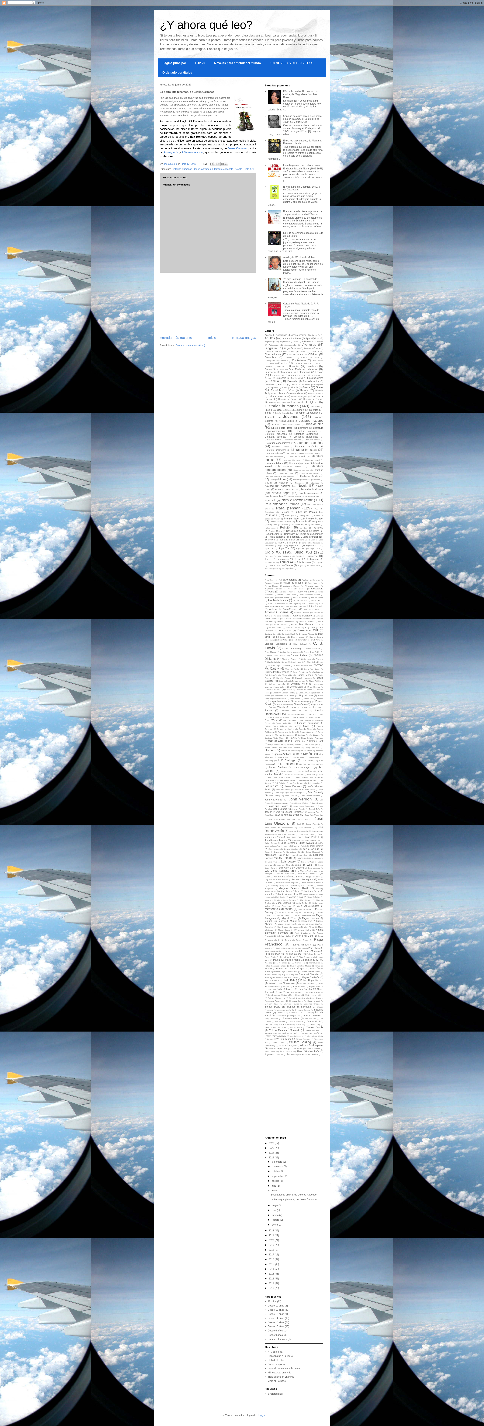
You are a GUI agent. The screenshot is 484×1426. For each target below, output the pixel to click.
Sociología (286, 556)
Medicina (305, 476)
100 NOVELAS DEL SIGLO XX (291, 63)
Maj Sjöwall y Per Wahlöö (276, 880)
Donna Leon (296, 686)
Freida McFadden (284, 723)
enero (275, 1224)
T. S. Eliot (305, 1013)
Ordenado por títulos (177, 72)
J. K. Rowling (308, 761)
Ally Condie (270, 598)
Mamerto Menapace (302, 879)
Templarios (283, 559)
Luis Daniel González (277, 870)
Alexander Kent (286, 592)
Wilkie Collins (278, 1042)
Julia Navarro (288, 843)
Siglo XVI (300, 549)
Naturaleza (314, 483)
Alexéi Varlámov (305, 591)
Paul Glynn (314, 948)
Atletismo (319, 342)
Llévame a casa (192, 152)
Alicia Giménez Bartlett (310, 595)
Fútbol (284, 388)
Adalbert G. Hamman (311, 580)
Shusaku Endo (296, 1001)
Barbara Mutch (293, 627)
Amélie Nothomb (300, 598)
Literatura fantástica (306, 446)
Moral (272, 480)
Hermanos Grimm (291, 747)
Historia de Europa (288, 399)
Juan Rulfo (296, 840)
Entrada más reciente (176, 338)
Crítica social (317, 360)
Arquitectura (285, 342)
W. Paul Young (284, 1039)
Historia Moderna (315, 393)
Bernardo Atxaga (306, 634)
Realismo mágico (299, 525)
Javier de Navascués (294, 774)
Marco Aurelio (291, 885)
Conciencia (289, 357)
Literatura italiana (274, 463)
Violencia (269, 568)
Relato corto (270, 528)
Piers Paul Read (287, 957)
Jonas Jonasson (281, 803)
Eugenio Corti (317, 704)
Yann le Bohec (313, 1049)
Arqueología (270, 342)
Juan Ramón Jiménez (276, 840)
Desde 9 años (275, 1335)
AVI (280, 580)
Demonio (268, 366)
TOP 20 (200, 63)
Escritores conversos (296, 375)
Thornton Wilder (291, 1018)
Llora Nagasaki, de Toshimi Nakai (301, 165)
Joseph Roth (314, 812)
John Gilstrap (275, 796)
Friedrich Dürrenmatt (308, 723)
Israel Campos (314, 757)
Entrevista (275, 375)
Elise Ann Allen (305, 693)
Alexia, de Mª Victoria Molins (299, 257)
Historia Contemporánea (290, 393)
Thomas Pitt (270, 562)
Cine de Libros (295, 354)
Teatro (268, 559)
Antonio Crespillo (301, 613)
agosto (276, 1180)
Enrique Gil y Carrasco (313, 699)
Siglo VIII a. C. (312, 545)
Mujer (282, 479)
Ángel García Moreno (274, 1054)
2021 (272, 1235)
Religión (285, 527)
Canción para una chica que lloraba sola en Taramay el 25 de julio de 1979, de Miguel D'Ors (302, 119)
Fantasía (292, 381)
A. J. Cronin (270, 580)
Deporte (280, 366)
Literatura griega (273, 453)
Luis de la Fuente (306, 874)
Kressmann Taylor (275, 855)
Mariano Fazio (312, 891)
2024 (272, 1152)
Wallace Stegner (303, 1039)
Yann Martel (296, 1049)
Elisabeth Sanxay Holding (284, 693)
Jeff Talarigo (280, 783)
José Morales (305, 828)
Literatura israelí (312, 460)
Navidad (269, 485)
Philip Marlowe (272, 954)
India (301, 410)
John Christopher (296, 793)
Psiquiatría (317, 521)
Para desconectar (296, 500)
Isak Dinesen (298, 757)
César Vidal (287, 675)
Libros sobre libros (281, 427)
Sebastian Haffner (315, 995)
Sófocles (293, 1013)
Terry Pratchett (271, 1019)
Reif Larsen (293, 978)
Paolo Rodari (302, 940)
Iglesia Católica (273, 409)
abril (274, 1210)
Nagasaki (284, 482)
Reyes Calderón (311, 977)
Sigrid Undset (313, 1001)
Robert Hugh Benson (311, 980)
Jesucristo (270, 417)
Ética (292, 568)
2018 (272, 1249)
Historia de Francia (313, 399)
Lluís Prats (272, 862)
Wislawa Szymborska (278, 1049)
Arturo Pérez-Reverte (302, 624)
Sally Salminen (285, 989)
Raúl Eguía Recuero (274, 978)
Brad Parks (315, 640)
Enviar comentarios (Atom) (190, 345)
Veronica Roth (271, 1033)
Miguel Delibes (310, 918)
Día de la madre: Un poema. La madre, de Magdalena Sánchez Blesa (300, 94)
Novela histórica (312, 489)
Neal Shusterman (303, 933)
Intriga (268, 412)
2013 (272, 1273)
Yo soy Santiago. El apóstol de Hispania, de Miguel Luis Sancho (301, 280)
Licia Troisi (301, 858)
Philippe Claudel (293, 954)
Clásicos (313, 354)
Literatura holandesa (295, 453)
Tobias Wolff (313, 1021)
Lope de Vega (307, 862)
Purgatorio (272, 525)
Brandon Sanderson (276, 644)
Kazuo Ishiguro (310, 849)
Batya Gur (310, 627)
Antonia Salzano (312, 609)
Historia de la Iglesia (304, 402)
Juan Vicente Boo (312, 840)
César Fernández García (304, 672)
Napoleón (299, 483)
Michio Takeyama (303, 915)
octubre (276, 1171)
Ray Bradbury (288, 974)
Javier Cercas (287, 771)
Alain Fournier (314, 583)
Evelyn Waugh (277, 707)
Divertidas (312, 366)
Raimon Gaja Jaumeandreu (285, 972)
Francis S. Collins (315, 714)
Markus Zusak (296, 897)
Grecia (294, 387)
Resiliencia (317, 527)
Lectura (275, 424)
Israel (292, 413)
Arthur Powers (280, 624)
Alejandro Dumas (291, 586)
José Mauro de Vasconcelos (279, 828)
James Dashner (277, 767)
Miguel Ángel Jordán (287, 924)
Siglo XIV (269, 549)
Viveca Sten (312, 1036)
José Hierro (270, 815)
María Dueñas (283, 903)
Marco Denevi (307, 885)
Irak (276, 413)
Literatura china (273, 439)
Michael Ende (305, 912)
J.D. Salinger (304, 764)
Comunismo (271, 357)
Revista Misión (275, 531)
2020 (272, 1240)
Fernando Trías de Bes (294, 711)
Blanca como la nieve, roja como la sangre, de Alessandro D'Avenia (302, 213)
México (317, 480)
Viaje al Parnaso (277, 1380)
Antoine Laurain (314, 606)
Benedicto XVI (307, 630)
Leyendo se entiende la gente (284, 1368)
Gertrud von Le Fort (287, 732)
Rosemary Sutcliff (281, 986)
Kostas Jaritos (286, 421)
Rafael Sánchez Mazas (300, 966)
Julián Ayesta (306, 842)
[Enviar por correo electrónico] (211, 164)
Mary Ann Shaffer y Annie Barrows (280, 900)
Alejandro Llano (312, 586)
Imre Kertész (304, 753)
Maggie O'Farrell (313, 877)
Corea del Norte (310, 357)
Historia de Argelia (299, 396)
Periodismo (269, 512)
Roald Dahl (289, 980)
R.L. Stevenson (298, 963)
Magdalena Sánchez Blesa (288, 876)
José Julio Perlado (277, 819)
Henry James (271, 747)
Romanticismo (272, 534)
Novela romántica (274, 496)
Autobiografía (290, 345)
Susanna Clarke (284, 1010)
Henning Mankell (294, 744)
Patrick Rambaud (283, 948)
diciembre (277, 1161)
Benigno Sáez (271, 634)
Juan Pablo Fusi (294, 837)
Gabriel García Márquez (276, 726)
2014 (272, 1269)
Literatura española (222, 169)
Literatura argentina (276, 434)
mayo (275, 1205)
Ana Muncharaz (300, 600)
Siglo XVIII (315, 549)
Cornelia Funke (292, 669)
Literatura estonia (280, 447)
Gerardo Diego (305, 729)
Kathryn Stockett (291, 849)
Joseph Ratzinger (294, 812)
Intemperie (171, 152)
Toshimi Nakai (296, 1027)
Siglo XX (273, 552)
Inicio (212, 338)
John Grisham (291, 796)
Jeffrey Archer (314, 783)
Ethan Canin (300, 704)
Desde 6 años (275, 1330)
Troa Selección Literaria (281, 1376)
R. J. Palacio (281, 963)
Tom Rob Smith (285, 1024)
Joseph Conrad (279, 809)
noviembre (278, 1166)
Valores (289, 565)
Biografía (271, 348)
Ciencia (315, 351)
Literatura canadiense (306, 436)
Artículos (306, 341)
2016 (272, 1259)
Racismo (284, 525)
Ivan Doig (269, 761)
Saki (270, 989)
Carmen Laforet (299, 655)
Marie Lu (269, 894)
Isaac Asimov (283, 757)
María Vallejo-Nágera (307, 906)
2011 (272, 1283)
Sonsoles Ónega (312, 1004)
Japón (302, 412)
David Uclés (283, 681)
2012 (272, 1278)
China (302, 352)
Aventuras (309, 344)
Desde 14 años (276, 1318)
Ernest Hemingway (303, 701)
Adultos (270, 338)
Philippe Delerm (313, 954)
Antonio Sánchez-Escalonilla (297, 619)
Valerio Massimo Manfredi (284, 1030)
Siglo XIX (283, 548)
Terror (298, 559)
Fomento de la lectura (300, 385)
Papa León (270, 500)
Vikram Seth (307, 1033)
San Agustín (305, 989)
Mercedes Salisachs (278, 909)
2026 (272, 1143)
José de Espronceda (298, 831)
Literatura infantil (297, 456)
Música (268, 482)
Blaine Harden (297, 637)
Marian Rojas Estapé (288, 891)
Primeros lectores (277, 1339)
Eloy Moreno (306, 695)
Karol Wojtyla (316, 846)
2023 (272, 1157)
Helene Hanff (316, 741)
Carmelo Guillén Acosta (275, 655)
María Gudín (301, 903)
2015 (272, 1264)
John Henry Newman (310, 796)
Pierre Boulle (270, 957)
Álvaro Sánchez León (308, 1051)
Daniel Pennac (305, 675)
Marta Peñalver (313, 897)
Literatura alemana (306, 431)
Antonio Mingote (281, 616)
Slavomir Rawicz (291, 1004)
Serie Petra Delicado (311, 543)
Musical (296, 480)
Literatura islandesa (291, 460)
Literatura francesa (304, 449)
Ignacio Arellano (282, 754)
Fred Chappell (289, 720)
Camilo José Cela (312, 649)
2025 (272, 1148)
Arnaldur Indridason (286, 622)
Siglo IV (281, 546)
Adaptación (315, 335)
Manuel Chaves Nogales (287, 883)
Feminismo (269, 385)
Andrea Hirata (317, 600)
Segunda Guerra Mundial (304, 536)
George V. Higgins (285, 729)
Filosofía (282, 384)
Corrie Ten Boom (312, 669)
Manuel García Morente (312, 883)
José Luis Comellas (300, 819)
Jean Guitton (302, 777)
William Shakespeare (311, 1045)
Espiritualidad (297, 378)
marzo (275, 1215)
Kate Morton (274, 849)
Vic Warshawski (313, 565)
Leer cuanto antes (291, 424)
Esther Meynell (283, 704)
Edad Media (295, 369)
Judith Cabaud (271, 843)
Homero (270, 750)
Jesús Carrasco (238, 148)
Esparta (268, 378)
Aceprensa (281, 335)
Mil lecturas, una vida (279, 1372)
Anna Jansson (308, 603)
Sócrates (281, 1013)
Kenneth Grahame (273, 852)
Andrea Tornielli (274, 603)
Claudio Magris (296, 662)
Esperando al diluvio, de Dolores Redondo (293, 1194)
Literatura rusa (285, 473)
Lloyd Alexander (316, 858)
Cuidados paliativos (302, 363)
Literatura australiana (306, 434)
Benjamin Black (288, 634)
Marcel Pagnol (274, 885)
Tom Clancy (270, 1024)
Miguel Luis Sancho (275, 921)
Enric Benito (295, 699)
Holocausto (315, 407)
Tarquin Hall (295, 1016)
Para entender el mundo (282, 504)
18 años (272, 1301)
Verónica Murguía (290, 1033)
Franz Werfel (271, 720)
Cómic (317, 363)
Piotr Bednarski (306, 957)
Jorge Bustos (317, 803)
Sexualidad (270, 546)
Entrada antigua (244, 338)
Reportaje (303, 528)
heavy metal (281, 568)
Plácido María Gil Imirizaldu (300, 960)
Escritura (316, 375)
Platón (276, 960)
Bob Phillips (283, 640)
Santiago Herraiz (293, 992)
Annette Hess (279, 606)
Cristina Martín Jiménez (277, 672)
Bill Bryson (281, 637)
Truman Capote (314, 1027)
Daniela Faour (283, 678)
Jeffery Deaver (296, 783)
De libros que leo (277, 1364)
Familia (274, 381)
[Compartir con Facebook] (222, 164)
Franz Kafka (314, 717)
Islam (284, 413)
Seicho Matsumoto (276, 998)
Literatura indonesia (274, 457)
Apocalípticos (313, 338)
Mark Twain (280, 897)
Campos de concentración (279, 351)
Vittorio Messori (296, 1036)
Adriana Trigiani (272, 583)
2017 (272, 1254)
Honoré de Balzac (289, 751)
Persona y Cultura (291, 512)
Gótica (291, 390)
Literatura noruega (301, 470)
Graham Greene (306, 732)
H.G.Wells (293, 738)
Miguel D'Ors (289, 918)
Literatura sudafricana (309, 473)
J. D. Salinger (287, 760)
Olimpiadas (292, 496)
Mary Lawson (306, 900)
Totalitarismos (304, 562)
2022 (272, 1230)
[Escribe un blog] (215, 164)
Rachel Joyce (314, 963)
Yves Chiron (270, 1051)
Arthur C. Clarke (306, 622)
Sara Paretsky (274, 995)
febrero (276, 1219)
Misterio (319, 476)
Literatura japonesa (299, 463)
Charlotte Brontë (289, 659)
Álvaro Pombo (286, 1051)
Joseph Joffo (314, 809)
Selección (270, 539)
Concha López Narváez (279, 665)
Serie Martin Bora (287, 542)
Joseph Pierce (272, 812)
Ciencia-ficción (273, 354)
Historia (304, 390)
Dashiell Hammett (303, 678)
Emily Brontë (280, 699)
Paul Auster (300, 948)
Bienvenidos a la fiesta (280, 1356)
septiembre (278, 1176)
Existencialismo (315, 378)
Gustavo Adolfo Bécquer (309, 735)
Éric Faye (291, 1054)
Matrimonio (291, 476)
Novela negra (280, 492)
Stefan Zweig (272, 1006)
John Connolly (315, 792)
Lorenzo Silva (283, 865)
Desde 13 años (276, 1314)
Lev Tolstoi (284, 857)
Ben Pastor (285, 630)
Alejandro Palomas (273, 589)
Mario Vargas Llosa (288, 894)
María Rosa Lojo (283, 906)
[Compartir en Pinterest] (226, 164)
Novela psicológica (309, 493)
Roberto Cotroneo (307, 983)
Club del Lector (276, 1360)
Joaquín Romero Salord (304, 790)
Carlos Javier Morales (289, 652)
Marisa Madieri (309, 894)
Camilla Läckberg (291, 648)
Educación (312, 369)
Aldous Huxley (271, 586)
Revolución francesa (297, 531)
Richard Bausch (272, 980)
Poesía (313, 512)
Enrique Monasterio (278, 701)
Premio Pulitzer (314, 518)
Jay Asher (311, 774)
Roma (316, 531)
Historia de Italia (277, 402)
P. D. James (305, 496)
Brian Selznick (300, 644)
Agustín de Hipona (293, 582)
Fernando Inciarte (299, 707)
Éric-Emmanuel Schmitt (308, 1054)
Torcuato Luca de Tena (275, 1027)
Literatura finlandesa (275, 450)
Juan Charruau (288, 834)
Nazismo (285, 485)
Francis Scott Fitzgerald (278, 717)
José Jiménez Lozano (289, 815)
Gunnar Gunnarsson (284, 735)
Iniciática (313, 409)
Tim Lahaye (310, 1019)
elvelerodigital (275, 1393)
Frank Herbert (299, 717)
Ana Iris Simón (317, 598)
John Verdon (300, 799)
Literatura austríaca (275, 436)
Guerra (306, 387)
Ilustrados (291, 410)
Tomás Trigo (301, 1024)
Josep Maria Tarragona (303, 806)
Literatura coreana (293, 440)
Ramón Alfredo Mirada (310, 972)
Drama (268, 369)
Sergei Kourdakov (297, 998)
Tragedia (319, 562)
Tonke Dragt (315, 1024)
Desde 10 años (276, 1305)
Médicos (306, 480)
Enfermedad (303, 372)
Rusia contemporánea (311, 534)
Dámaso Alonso (273, 689)
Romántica (289, 534)
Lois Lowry (288, 861)
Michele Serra (283, 915)
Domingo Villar (299, 683)
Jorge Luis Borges (278, 806)
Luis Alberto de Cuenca (291, 867)
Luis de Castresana (285, 874)
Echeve (288, 690)
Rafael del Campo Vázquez (291, 968)
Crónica (271, 363)
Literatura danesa (312, 440)
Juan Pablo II (312, 837)
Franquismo (273, 388)
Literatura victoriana (273, 476)
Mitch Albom (309, 927)
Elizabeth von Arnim (284, 696)
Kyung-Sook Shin (299, 855)
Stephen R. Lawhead (299, 1006)
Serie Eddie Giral (307, 540)
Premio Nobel (291, 518)
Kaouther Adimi (299, 846)
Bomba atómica (312, 348)
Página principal (174, 63)
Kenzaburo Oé (293, 852)
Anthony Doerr (295, 606)
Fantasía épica (311, 381)
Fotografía (318, 385)
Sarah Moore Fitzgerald (293, 995)
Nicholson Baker (284, 936)
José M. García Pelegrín (308, 824)
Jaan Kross (318, 764)
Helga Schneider (275, 744)
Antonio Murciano (302, 615)
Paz (316, 508)
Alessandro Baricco (297, 589)
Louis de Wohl (303, 864)
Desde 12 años (276, 1309)
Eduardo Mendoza (304, 690)
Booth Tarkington (299, 640)
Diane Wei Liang (316, 681)
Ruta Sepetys (299, 986)
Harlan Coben (277, 740)
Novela (238, 169)
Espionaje (281, 378)
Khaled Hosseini (312, 852)
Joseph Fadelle (298, 809)
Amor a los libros (291, 338)
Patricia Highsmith (301, 944)
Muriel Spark (284, 930)
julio (274, 1185)
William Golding (300, 1042)
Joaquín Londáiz (283, 790)
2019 (272, 1245)
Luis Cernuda (314, 868)
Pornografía (290, 516)
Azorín (279, 627)
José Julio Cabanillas (314, 815)
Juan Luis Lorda (306, 834)
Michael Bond (305, 909)
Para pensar (288, 508)
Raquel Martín (271, 974)
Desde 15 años (276, 1322)
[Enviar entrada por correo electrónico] (204, 163)
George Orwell (301, 726)
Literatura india (313, 453)
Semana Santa (287, 539)
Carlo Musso (270, 652)
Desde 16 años (276, 1326)
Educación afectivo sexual (278, 372)
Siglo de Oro (271, 556)
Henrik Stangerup (312, 744)
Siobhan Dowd (271, 1004)
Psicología (301, 521)
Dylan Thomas (313, 687)
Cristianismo (299, 360)
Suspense (312, 556)
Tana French (280, 1016)
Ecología (280, 369)
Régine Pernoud (316, 986)
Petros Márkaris (312, 951)
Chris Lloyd (306, 659)
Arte (296, 342)
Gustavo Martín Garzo (275, 738)
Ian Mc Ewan (306, 751)
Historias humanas (182, 169)
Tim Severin (280, 1022)
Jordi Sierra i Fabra (300, 803)
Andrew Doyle (291, 603)
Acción (268, 335)
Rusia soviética (277, 537)
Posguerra (304, 516)
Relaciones (315, 525)
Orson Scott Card (304, 936)
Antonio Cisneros (276, 612)
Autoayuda (273, 345)
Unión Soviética (275, 565)
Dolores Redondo (277, 684)
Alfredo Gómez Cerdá (286, 595)
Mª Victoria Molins (302, 930)
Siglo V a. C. (294, 545)
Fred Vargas (305, 720)
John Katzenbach (274, 799)
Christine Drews (280, 662)
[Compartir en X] (219, 164)
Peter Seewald (292, 951)
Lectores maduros (311, 420)
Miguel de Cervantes (301, 921)
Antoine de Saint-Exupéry (283, 609)
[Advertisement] (208, 304)
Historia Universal (277, 396)
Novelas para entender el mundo (237, 63)
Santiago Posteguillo (314, 992)
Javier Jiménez (305, 771)
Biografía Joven (292, 348)
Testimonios (313, 559)
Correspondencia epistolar (276, 360)
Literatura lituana (292, 467)
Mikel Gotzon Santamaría (288, 927)
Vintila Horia (280, 1036)
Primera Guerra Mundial (280, 522)
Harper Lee (299, 741)
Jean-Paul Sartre (287, 780)
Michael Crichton (286, 912)
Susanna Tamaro (302, 1010)
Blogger (261, 1415)
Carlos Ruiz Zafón (312, 652)
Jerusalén (315, 412)
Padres (317, 496)
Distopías (294, 366)
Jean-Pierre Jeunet (307, 780)
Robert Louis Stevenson (281, 983)
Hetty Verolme (312, 747)
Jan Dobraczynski (302, 767)
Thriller (284, 562)
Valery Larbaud (313, 1030)
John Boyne (280, 793)
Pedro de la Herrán (273, 951)
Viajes (300, 565)
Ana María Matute (278, 600)
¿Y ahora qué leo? (206, 25)
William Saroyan (287, 1045)
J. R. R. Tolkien (283, 763)
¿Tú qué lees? (275, 1351)
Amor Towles (283, 598)
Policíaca (271, 515)
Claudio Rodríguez (315, 662)
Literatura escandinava (277, 443)
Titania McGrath (296, 1022)
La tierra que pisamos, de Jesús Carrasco (293, 1199)
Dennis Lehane (299, 681)
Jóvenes (290, 416)
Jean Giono (284, 777)
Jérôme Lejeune (281, 846)
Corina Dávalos (301, 665)
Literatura (303, 428)
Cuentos (282, 363)
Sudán (299, 556)
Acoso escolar (298, 335)
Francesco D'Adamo (295, 714)
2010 (272, 1288)
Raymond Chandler (309, 974)
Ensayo (319, 372)
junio (275, 1190)
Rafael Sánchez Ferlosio (275, 966)
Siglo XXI (249, 169)
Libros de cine (313, 424)
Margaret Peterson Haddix (294, 888)
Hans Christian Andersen (312, 738)
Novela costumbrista (286, 489)
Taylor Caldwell (312, 1015)
